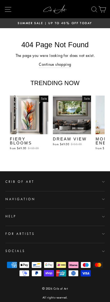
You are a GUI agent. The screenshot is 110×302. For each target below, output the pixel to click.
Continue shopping (55, 64)
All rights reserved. (55, 297)
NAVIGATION (20, 199)
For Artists (20, 234)
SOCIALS (15, 251)
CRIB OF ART (19, 182)
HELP (10, 216)
